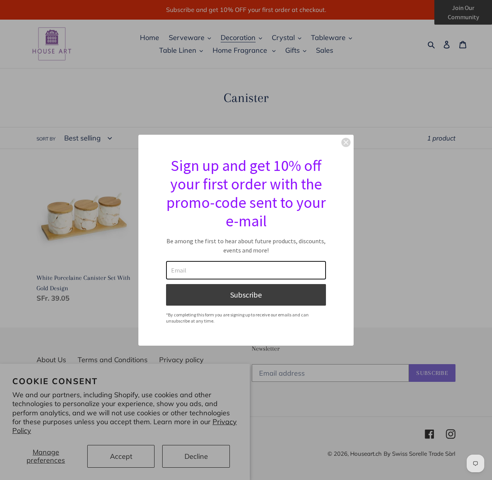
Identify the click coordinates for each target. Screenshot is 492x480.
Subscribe (246, 294)
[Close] (346, 142)
